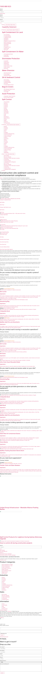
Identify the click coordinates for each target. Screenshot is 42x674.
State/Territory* (3, 660)
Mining (5, 126)
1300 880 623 (5, 6)
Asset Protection (8, 94)
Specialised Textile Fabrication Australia (12, 158)
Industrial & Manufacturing (9, 133)
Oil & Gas (6, 127)
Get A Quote (6, 155)
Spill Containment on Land (9, 308)
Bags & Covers (7, 87)
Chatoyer (9, 611)
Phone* (1, 657)
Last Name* (2, 650)
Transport (6, 128)
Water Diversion (8, 70)
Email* (1, 653)
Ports (5, 131)
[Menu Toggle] (1, 23)
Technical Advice (7, 160)
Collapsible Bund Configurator (10, 161)
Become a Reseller (7, 156)
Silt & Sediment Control (11, 77)
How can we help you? (4, 663)
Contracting (6, 159)
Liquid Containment (8, 462)
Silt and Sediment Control (9, 288)
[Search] (1, 549)
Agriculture (6, 138)
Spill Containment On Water (13, 52)
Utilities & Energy (7, 136)
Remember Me (4, 633)
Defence (5, 137)
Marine (5, 130)
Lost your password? (4, 636)
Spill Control (7, 99)
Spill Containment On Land (12, 32)
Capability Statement (9, 27)
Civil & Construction (8, 134)
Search (1, 14)
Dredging (6, 132)
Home (1, 178)
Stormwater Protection (11, 59)
